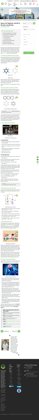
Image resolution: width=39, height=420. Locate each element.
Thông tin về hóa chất (7, 20)
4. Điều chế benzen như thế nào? (8, 40)
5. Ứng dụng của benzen (6, 42)
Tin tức (21, 4)
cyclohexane (3, 228)
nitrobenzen (13, 228)
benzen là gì (4, 53)
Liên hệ (34, 4)
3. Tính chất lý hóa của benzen (8, 36)
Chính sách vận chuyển (19, 378)
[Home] (1, 20)
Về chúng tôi (9, 4)
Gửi (28, 52)
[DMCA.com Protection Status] (19, 386)
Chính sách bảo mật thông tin (19, 383)
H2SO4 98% (3, 174)
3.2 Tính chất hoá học (7, 39)
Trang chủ (6, 4)
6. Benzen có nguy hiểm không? (8, 43)
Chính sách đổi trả (19, 374)
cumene (18, 227)
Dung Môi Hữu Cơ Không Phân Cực (12, 183)
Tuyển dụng (30, 4)
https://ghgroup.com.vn (10, 319)
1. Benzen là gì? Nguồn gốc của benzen (9, 33)
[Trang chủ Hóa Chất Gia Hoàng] (2, 4)
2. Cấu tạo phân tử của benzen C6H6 (9, 34)
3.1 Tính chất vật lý (6, 37)
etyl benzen (8, 228)
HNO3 (11, 174)
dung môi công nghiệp (9, 225)
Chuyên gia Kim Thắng (15, 353)
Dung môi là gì (8, 111)
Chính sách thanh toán (19, 370)
